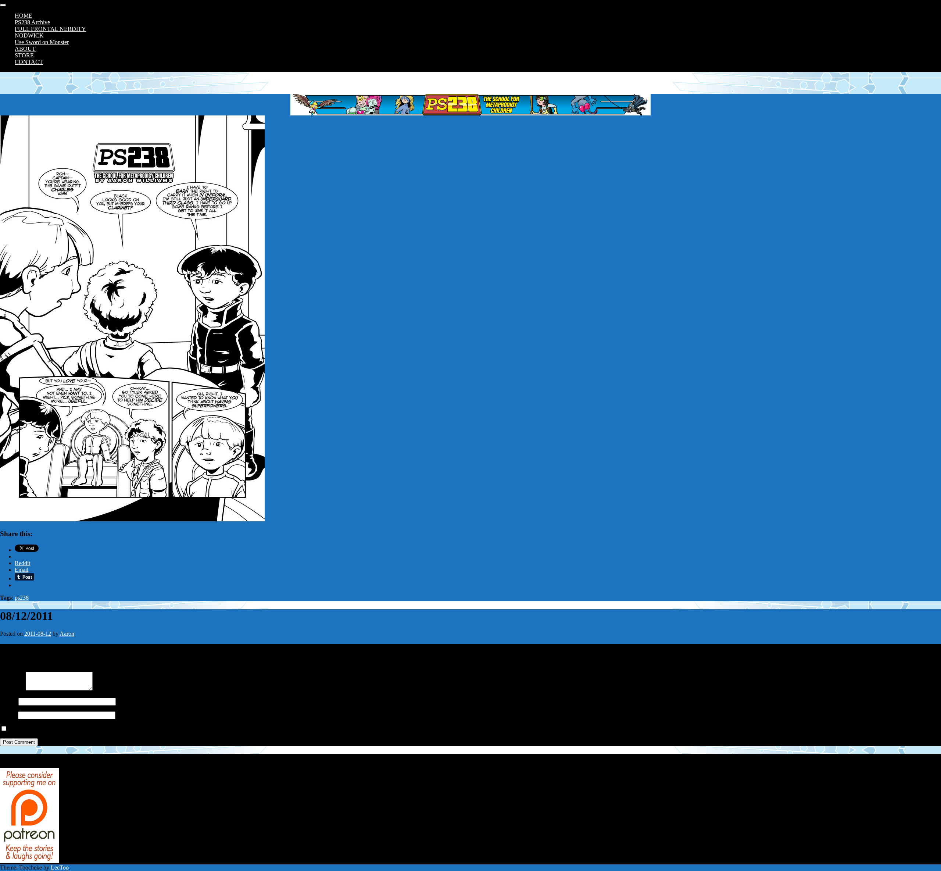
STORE (24, 55)
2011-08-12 (37, 634)
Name (7, 701)
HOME (23, 16)
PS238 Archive (32, 22)
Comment (11, 688)
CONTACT (29, 62)
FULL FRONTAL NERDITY (50, 29)
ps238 (22, 598)
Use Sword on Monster (42, 42)
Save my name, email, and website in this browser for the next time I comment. (100, 729)
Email (7, 715)
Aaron (67, 634)
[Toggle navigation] (3, 5)
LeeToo (60, 867)
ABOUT (25, 49)
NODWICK (29, 35)
